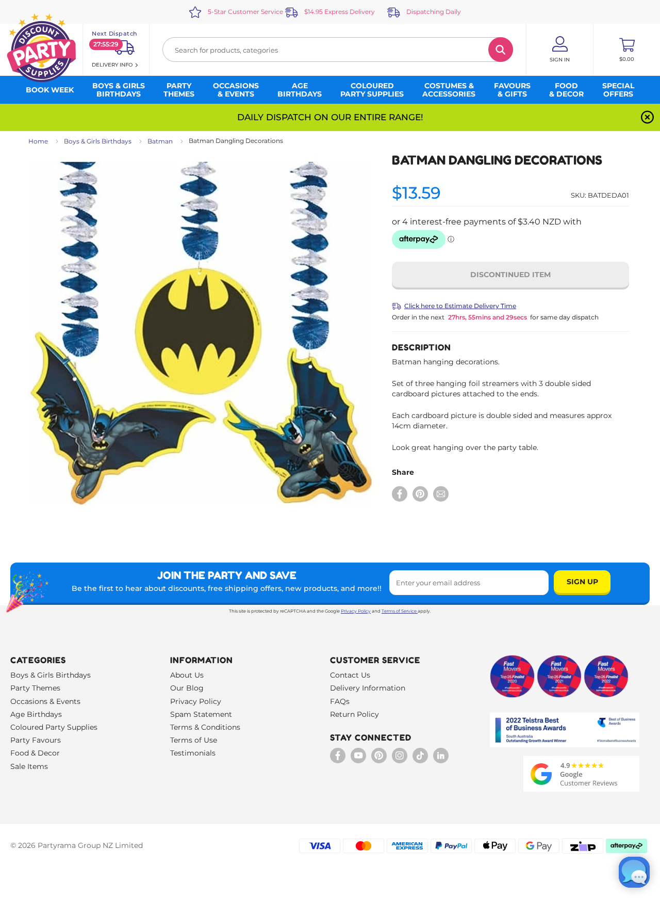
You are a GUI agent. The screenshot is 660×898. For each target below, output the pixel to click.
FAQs (340, 701)
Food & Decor (35, 753)
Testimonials (193, 753)
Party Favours (35, 740)
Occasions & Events (45, 701)
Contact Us (350, 675)
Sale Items (29, 766)
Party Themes (35, 688)
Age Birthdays (36, 714)
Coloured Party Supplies (53, 727)
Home (38, 141)
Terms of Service (399, 611)
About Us (187, 675)
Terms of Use (193, 740)
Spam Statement (201, 714)
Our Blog (187, 688)
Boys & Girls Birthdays (97, 141)
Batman (160, 141)
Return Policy (354, 714)
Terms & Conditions (205, 727)
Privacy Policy (356, 611)
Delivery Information (367, 688)
